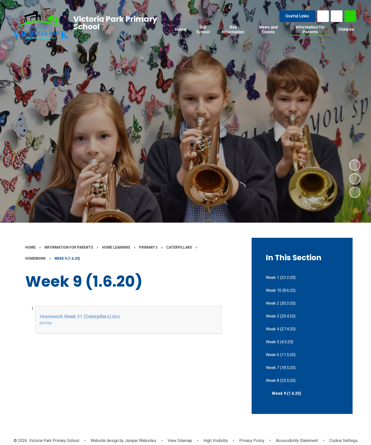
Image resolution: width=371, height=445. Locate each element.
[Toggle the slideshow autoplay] (354, 192)
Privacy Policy (251, 440)
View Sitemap (180, 440)
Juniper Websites (140, 440)
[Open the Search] (350, 16)
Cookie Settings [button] (343, 440)
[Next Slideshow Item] (354, 165)
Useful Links (297, 16)
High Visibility (215, 440)
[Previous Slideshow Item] (354, 178)
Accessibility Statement (297, 440)
